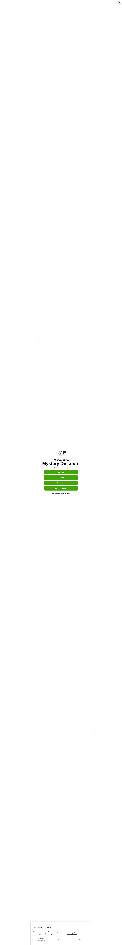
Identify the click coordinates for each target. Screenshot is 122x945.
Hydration (61, 483)
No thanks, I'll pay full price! (61, 493)
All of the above (61, 488)
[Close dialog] (119, 2)
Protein (61, 472)
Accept (60, 939)
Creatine (61, 477)
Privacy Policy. (72, 934)
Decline (78, 939)
